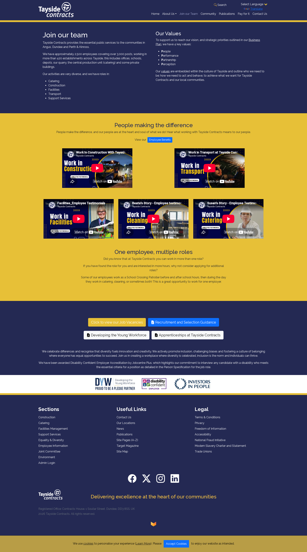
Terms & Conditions (207, 417)
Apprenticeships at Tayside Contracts (189, 335)
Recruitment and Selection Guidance (185, 322)
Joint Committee (49, 451)
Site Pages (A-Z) (127, 440)
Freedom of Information (210, 428)
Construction (46, 417)
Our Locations (126, 423)
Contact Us (259, 13)
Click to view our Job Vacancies (117, 322)
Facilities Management (53, 428)
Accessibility (203, 434)
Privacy (199, 423)
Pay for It (244, 13)
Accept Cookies (176, 543)
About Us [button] (168, 13)
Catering (43, 423)
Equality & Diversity (51, 440)
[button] (220, 5)
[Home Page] (50, 494)
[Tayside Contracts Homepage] (56, 9)
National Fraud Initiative (210, 440)
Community (208, 13)
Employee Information (53, 445)
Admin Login (46, 463)
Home (155, 13)
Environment (46, 457)
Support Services (49, 434)
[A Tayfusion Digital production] (153, 524)
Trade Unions (203, 451)
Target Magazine (128, 445)
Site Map (122, 451)
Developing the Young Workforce (118, 335)
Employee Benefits (160, 139)
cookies (88, 543)
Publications (227, 13)
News (120, 428)
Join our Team (188, 13)
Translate (256, 9)
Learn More (143, 543)
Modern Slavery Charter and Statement (220, 445)
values (165, 71)
